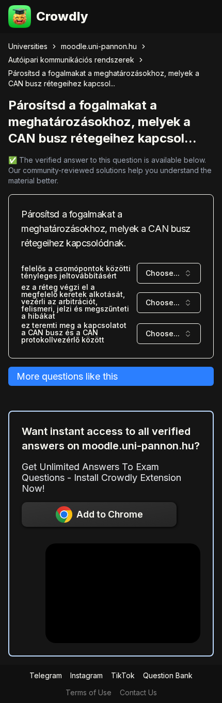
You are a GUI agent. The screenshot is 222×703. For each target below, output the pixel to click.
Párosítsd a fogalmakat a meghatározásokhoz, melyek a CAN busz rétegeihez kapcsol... (103, 78)
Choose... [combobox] (163, 273)
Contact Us (138, 692)
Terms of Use (89, 692)
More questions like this (67, 376)
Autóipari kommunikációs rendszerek (71, 59)
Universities (27, 46)
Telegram (45, 675)
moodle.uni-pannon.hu (99, 46)
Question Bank (168, 675)
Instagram (86, 675)
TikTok (123, 675)
